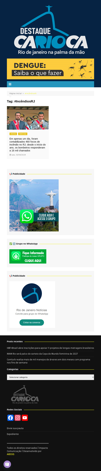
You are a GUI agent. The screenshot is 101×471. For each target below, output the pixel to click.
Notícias (22, 134)
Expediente (13, 434)
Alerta (13, 134)
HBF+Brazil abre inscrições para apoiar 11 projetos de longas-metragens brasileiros (50, 348)
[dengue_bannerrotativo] (50, 69)
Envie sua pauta (15, 428)
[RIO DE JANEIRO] (32, 304)
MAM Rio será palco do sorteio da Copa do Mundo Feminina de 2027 (42, 354)
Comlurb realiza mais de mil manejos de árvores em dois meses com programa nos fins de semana (48, 361)
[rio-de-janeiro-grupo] (34, 205)
